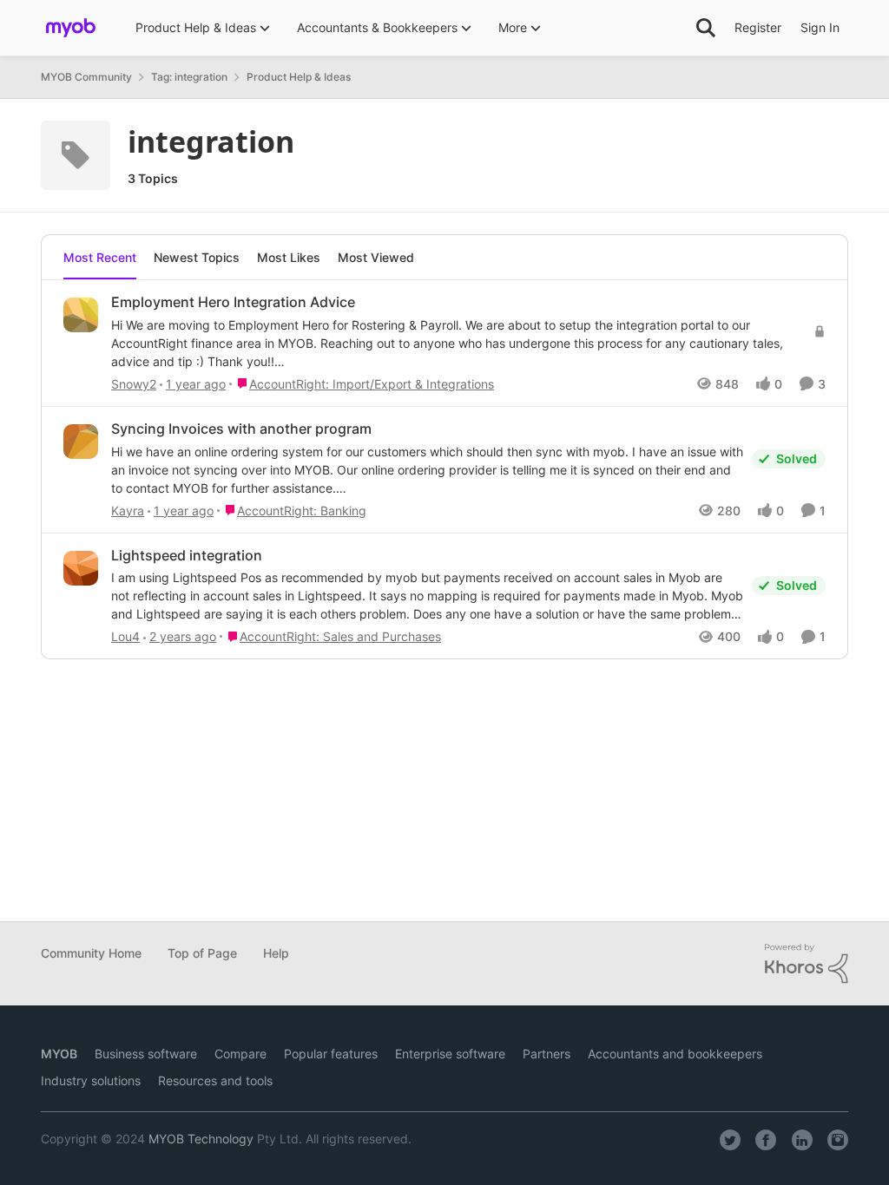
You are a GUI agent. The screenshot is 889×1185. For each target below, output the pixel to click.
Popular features (331, 1053)
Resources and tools (215, 1080)
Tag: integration (189, 76)
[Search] (705, 27)
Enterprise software (450, 1053)
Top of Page (202, 953)
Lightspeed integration (186, 555)
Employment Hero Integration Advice (233, 302)
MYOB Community (86, 76)
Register (757, 27)
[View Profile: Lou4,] (80, 568)
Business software (146, 1053)
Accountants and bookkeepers (675, 1053)
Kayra (127, 510)
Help (276, 953)
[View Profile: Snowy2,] (80, 315)
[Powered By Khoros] (806, 964)
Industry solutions (91, 1080)
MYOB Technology (201, 1138)
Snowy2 (133, 383)
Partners (546, 1053)
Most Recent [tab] (99, 257)
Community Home (91, 953)
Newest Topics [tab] (197, 257)
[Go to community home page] (71, 28)
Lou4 (125, 636)
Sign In (820, 27)
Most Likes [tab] (288, 257)
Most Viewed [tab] (376, 257)
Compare (240, 1053)
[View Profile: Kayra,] (80, 441)
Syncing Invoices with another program (241, 428)
